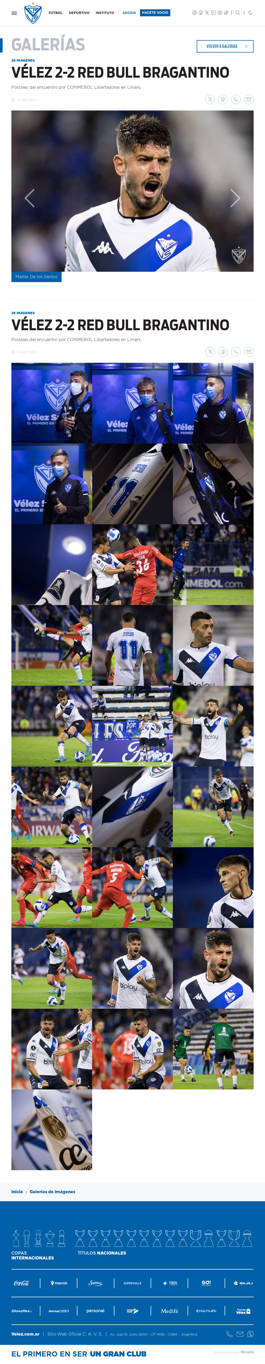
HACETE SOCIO (155, 12)
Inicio (17, 1192)
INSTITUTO (105, 13)
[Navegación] (14, 13)
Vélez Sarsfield (33, 13)
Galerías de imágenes (52, 1192)
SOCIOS (129, 13)
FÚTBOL (56, 13)
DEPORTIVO (79, 13)
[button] (210, 99)
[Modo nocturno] (246, 13)
